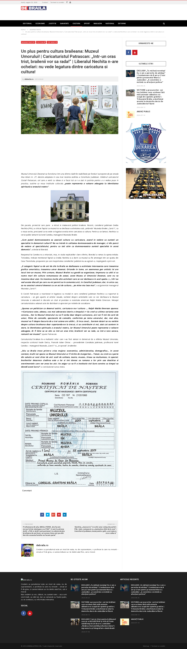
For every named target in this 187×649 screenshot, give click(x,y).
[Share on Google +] (53, 515)
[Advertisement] (119, 12)
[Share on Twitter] (48, 515)
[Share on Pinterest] (59, 515)
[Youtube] (70, 2)
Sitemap (146, 646)
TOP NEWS (51, 42)
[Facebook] (66, 2)
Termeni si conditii (57, 2)
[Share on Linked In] (65, 515)
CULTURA (40, 42)
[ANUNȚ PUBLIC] (130, 114)
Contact (45, 2)
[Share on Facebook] (42, 515)
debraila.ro (29, 79)
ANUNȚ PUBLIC (143, 111)
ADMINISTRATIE (27, 42)
